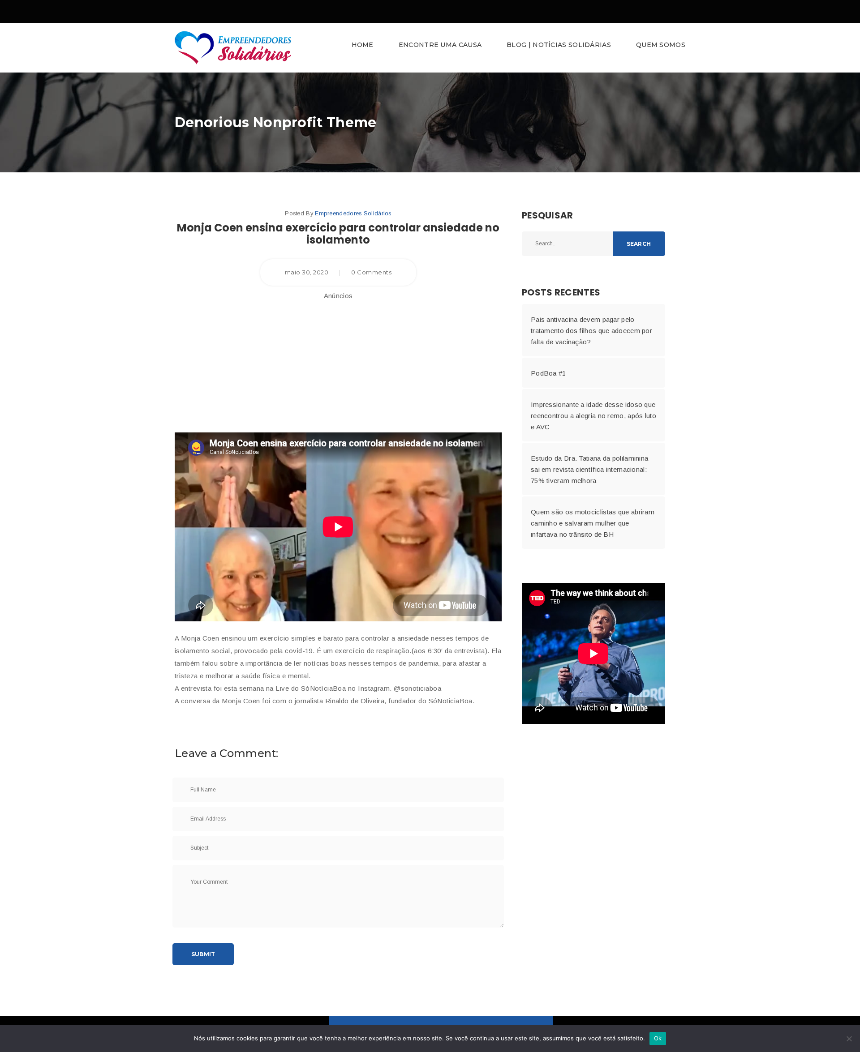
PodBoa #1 (548, 373)
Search (639, 243)
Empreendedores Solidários (353, 213)
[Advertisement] (338, 363)
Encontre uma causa (440, 45)
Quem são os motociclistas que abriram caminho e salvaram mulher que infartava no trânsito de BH (592, 523)
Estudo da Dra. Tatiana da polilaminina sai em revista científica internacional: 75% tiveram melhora (589, 469)
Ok (658, 1038)
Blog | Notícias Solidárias (559, 45)
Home (363, 45)
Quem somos (660, 45)
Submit (203, 954)
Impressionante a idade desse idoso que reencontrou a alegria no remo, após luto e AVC (593, 416)
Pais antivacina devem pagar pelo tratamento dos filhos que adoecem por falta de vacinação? (591, 331)
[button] (430, 48)
